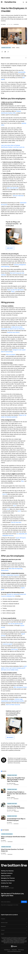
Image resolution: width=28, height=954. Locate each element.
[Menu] (26, 2)
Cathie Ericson (11, 783)
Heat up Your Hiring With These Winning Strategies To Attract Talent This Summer (16, 779)
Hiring (13, 47)
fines (22, 481)
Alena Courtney (12, 810)
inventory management (20, 264)
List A (14, 505)
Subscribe (24, 901)
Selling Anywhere (6, 875)
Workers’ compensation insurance (10, 575)
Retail (17, 47)
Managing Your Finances (8, 878)
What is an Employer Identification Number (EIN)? (13, 837)
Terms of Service (21, 949)
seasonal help (21, 72)
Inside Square (5, 886)
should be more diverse (13, 332)
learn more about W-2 (12, 188)
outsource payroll (7, 644)
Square (4, 24)
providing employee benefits (16, 701)
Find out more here (16, 522)
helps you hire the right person (15, 289)
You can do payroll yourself (15, 623)
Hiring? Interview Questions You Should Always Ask (12, 850)
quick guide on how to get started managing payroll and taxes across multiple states (14, 668)
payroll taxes (14, 649)
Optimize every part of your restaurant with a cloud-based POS (13, 713)
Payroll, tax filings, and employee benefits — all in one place (13, 224)
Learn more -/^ (10, 248)
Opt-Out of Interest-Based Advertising (14, 951)
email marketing (5, 266)
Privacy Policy (10, 904)
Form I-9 (4, 494)
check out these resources (13, 704)
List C (19, 511)
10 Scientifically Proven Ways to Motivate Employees (16, 819)
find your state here (18, 195)
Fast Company (11, 797)
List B (8, 509)
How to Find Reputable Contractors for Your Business (15, 807)
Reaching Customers (7, 873)
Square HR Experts (21, 538)
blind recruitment (10, 354)
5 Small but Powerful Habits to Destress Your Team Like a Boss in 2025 (16, 793)
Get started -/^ (10, 737)
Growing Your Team (6, 47)
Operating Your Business (8, 880)
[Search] (23, 2)
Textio (12, 291)
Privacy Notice (14, 949)
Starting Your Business (7, 870)
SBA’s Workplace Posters (20, 687)
